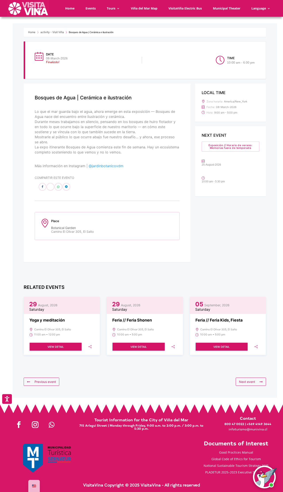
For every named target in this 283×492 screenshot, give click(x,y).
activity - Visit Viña (52, 32)
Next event (247, 382)
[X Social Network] (50, 187)
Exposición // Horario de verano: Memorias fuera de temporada (230, 146)
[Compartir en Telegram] (66, 187)
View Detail (56, 346)
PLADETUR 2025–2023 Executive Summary (236, 472)
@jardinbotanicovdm (106, 166)
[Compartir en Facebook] (42, 187)
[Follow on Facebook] (18, 424)
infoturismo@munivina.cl (248, 429)
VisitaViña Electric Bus (185, 8)
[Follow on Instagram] (35, 424)
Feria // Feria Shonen (132, 320)
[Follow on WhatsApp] (51, 424)
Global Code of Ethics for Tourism (236, 459)
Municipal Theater (226, 8)
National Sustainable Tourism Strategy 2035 (236, 466)
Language (258, 8)
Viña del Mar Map (144, 8)
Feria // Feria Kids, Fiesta (219, 320)
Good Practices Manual (236, 452)
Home (70, 8)
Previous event (45, 382)
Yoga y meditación (47, 320)
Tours (111, 8)
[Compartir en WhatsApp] (58, 187)
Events (91, 8)
